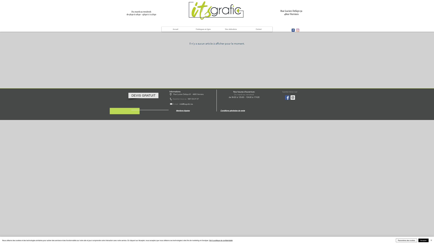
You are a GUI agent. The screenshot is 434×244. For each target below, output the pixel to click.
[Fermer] (431, 240)
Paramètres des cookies (406, 240)
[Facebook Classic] (293, 30)
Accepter (423, 240)
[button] (183, 110)
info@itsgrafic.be (186, 104)
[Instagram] (293, 97)
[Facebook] (287, 97)
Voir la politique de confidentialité (221, 240)
